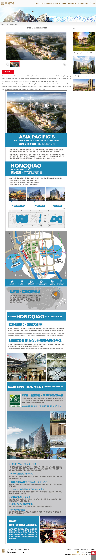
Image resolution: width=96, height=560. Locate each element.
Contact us (26, 549)
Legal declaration (12, 549)
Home (11, 24)
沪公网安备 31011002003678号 (87, 552)
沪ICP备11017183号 (89, 549)
